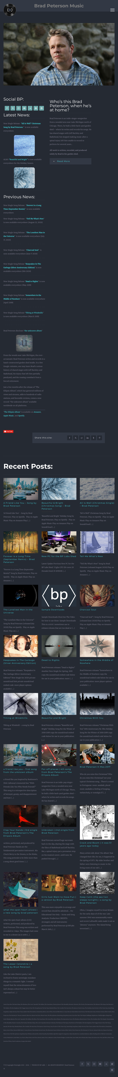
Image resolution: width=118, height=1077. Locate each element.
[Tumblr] (94, 438)
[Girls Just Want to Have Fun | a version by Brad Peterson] (59, 883)
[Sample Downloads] (59, 596)
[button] (70, 161)
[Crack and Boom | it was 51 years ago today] (97, 822)
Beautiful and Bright (54, 718)
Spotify (21, 416)
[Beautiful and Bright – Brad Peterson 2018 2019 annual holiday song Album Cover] (24, 168)
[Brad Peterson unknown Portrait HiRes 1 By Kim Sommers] (59, 54)
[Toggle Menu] (112, 10)
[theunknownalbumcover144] (24, 336)
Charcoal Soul (32, 250)
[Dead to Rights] (59, 646)
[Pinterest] (100, 438)
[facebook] (7, 108)
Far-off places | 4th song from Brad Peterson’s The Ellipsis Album (57, 772)
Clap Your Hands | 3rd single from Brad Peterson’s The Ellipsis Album (20, 833)
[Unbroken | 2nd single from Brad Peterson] (59, 816)
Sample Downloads (53, 610)
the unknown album (33, 331)
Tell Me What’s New (91, 556)
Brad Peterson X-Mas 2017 (95, 767)
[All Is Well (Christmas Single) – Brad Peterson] (97, 489)
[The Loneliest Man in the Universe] (20, 596)
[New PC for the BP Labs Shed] (59, 542)
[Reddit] (82, 438)
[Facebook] (70, 438)
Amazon (37, 412)
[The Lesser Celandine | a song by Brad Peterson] (20, 950)
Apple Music (8, 416)
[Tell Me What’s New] (97, 542)
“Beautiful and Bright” (18, 159)
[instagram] (18, 108)
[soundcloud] (30, 108)
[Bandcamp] (41, 108)
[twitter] (12, 108)
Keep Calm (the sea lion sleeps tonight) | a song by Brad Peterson (96, 900)
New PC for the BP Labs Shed (59, 556)
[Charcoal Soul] (97, 596)
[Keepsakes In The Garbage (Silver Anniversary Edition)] (20, 646)
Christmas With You (91, 718)
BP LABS (42, 1065)
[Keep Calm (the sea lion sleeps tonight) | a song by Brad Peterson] (97, 883)
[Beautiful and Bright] (59, 704)
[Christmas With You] (97, 704)
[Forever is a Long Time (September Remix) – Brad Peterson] (20, 542)
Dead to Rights (32, 281)
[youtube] (24, 108)
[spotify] (36, 108)
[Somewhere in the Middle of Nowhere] (97, 646)
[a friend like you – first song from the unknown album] (20, 755)
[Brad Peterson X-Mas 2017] (97, 754)
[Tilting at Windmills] (20, 704)
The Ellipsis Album (12, 412)
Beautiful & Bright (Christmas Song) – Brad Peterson (56, 506)
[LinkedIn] (88, 438)
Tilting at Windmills (34, 313)
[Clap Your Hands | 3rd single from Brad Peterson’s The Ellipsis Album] (20, 816)
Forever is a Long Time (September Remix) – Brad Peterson (19, 559)
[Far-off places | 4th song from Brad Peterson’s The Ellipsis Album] (59, 755)
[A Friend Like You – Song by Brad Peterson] (20, 489)
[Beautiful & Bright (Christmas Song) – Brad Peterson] (59, 489)
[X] (76, 438)
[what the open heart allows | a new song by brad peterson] (20, 889)
